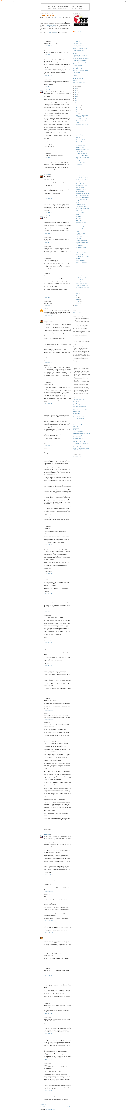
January (77, 303)
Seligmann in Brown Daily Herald (82, 208)
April (77, 297)
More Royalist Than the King (82, 285)
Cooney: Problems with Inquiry (82, 177)
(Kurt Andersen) (80, 40)
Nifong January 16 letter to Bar (79, 441)
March (77, 299)
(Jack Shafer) (77, 77)
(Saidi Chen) (79, 82)
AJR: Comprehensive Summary (82, 202)
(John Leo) (78, 50)
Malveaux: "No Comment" (81, 281)
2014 (76, 88)
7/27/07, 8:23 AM (48, 1033)
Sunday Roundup (79, 160)
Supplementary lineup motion (79, 429)
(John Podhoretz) (79, 60)
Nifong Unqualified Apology (81, 141)
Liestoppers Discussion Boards (79, 406)
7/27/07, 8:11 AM (48, 1000)
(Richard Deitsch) (78, 41)
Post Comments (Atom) (50, 1109)
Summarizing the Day (80, 168)
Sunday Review (79, 258)
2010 (76, 96)
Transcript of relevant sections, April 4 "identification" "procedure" (81, 449)
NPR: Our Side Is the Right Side (82, 195)
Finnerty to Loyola (79, 245)
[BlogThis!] (61, 32)
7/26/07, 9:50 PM (48, 695)
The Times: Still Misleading (81, 153)
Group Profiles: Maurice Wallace (82, 126)
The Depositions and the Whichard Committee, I (81, 251)
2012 (76, 92)
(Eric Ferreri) (77, 72)
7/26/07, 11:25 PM (48, 920)
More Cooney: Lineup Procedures (82, 179)
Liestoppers (75, 403)
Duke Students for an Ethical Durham (80, 416)
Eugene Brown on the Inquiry (82, 175)
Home (56, 1106)
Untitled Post (78, 224)
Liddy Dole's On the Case (81, 189)
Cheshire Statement (80, 174)
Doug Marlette (79, 214)
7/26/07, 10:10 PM (48, 719)
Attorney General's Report (78, 424)
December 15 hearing (77, 435)
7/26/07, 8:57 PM (48, 642)
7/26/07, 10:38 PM (48, 874)
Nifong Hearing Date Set (81, 139)
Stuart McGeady (47, 89)
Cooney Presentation (80, 181)
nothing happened (57, 17)
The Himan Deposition (80, 272)
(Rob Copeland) (81, 58)
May (77, 295)
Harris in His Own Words (81, 222)
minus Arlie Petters (51, 25)
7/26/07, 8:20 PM (48, 611)
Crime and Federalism (77, 65)
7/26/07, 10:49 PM (48, 891)
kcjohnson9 (78, 31)
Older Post (69, 1106)
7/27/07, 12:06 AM (48, 965)
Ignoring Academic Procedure (82, 275)
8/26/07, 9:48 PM (48, 1101)
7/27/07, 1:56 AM (48, 975)
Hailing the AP (79, 210)
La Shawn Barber (76, 413)
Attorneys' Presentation (80, 183)
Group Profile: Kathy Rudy (81, 264)
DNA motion (75, 426)
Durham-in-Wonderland (65, 6)
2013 (76, 90)
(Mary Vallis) (78, 45)
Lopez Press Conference (80, 187)
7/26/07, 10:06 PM (48, 710)
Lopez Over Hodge (79, 228)
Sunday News (78, 216)
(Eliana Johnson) (79, 78)
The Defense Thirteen (80, 166)
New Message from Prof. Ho (81, 134)
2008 (76, 100)
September (78, 109)
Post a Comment (43, 1104)
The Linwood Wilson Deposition (82, 256)
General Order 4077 (80, 254)
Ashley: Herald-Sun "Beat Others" (82, 197)
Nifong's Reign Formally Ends (82, 283)
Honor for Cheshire (79, 279)
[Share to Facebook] (64, 32)
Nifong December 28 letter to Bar (80, 440)
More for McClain (79, 151)
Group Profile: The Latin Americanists (81, 163)
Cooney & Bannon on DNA (81, 118)
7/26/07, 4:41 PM (48, 171)
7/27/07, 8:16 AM (48, 1013)
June (77, 293)
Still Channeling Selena (80, 145)
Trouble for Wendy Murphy (81, 240)
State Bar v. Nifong (77, 436)
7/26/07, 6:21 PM (48, 403)
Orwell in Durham (79, 274)
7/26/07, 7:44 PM (48, 573)
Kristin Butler (76, 401)
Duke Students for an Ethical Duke (80, 409)
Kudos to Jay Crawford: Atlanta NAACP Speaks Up (82, 116)
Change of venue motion (78, 431)
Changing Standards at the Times (82, 149)
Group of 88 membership (78, 446)
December (78, 104)
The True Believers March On (82, 130)
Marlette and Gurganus (80, 204)
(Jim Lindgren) (80, 62)
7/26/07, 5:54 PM (48, 315)
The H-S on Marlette (80, 212)
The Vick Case (79, 143)
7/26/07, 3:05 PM (48, 45)
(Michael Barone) (79, 63)
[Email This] (60, 32)
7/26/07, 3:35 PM (48, 54)
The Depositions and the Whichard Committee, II (81, 248)
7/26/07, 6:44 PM (48, 523)
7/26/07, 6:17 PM (48, 379)
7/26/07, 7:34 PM (48, 544)
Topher (45, 308)
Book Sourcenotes (77, 456)
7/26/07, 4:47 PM (48, 212)
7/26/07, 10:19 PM (48, 831)
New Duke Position (80, 128)
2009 (76, 98)
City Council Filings (80, 191)
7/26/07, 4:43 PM (48, 198)
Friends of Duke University (78, 408)
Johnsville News (76, 411)
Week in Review (79, 137)
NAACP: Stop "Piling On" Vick (82, 124)
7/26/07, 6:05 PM (48, 362)
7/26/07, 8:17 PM (48, 593)
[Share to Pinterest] (66, 32)
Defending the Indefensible (81, 277)
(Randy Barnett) (80, 70)
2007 (76, 102)
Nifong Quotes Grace (80, 270)
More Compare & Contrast (81, 206)
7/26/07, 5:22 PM (48, 270)
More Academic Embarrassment (82, 136)
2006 (76, 305)
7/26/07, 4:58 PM (48, 233)
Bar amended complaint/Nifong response (81, 433)
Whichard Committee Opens (81, 185)
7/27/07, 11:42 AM (48, 1090)
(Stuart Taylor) (77, 43)
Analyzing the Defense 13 (81, 147)
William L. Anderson (77, 404)
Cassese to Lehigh (79, 266)
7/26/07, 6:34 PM (48, 445)
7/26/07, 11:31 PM (48, 932)
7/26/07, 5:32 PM (48, 305)
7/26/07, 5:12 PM (48, 242)
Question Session (79, 170)
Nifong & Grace (79, 220)
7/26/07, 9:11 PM (48, 665)
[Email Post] (58, 32)
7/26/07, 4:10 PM (48, 75)
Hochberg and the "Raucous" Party (83, 193)
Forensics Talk (76, 415)
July (77, 113)
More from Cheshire (80, 172)
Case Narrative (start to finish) (79, 399)
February (78, 301)
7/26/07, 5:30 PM (48, 297)
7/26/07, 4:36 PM (48, 157)
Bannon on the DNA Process (81, 132)
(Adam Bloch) (81, 52)
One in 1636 (78, 218)
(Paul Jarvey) (80, 48)
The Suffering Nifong (80, 268)
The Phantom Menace (80, 260)
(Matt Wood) (80, 67)
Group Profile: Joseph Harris (81, 226)
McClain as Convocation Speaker (82, 155)
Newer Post (42, 1106)
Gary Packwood (47, 174)
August (77, 111)
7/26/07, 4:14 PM (48, 86)
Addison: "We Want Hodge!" (81, 262)
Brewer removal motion (78, 438)
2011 (76, 94)
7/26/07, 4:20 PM (48, 150)
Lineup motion (76, 428)
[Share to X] (63, 32)
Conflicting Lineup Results (78, 418)
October (78, 107)
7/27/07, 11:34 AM (48, 1059)
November (78, 105)
